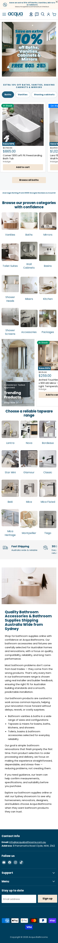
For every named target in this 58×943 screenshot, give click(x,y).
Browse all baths (29, 180)
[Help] (37, 14)
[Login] (48, 14)
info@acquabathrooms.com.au (27, 842)
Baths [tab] (8, 94)
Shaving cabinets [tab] (44, 94)
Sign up (48, 898)
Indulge (7, 161)
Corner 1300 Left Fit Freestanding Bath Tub (22, 157)
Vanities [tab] (23, 94)
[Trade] (31, 14)
